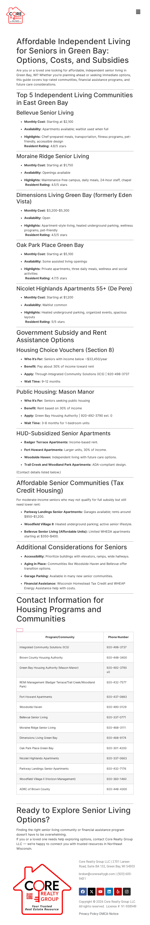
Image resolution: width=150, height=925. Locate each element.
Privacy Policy (88, 914)
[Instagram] (127, 892)
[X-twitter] (92, 892)
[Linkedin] (109, 892)
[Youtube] (100, 892)
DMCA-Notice (109, 914)
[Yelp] (118, 892)
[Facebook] (83, 892)
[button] (138, 12)
